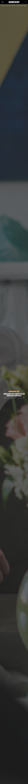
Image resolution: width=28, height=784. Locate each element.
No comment (21, 397)
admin (5, 397)
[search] (25, 2)
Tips (18, 391)
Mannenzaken (12, 391)
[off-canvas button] (2, 2)
